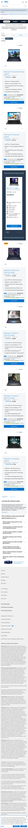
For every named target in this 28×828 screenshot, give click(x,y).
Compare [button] (20, 45)
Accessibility (4, 635)
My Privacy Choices (6, 626)
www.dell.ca (19, 659)
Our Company (4, 592)
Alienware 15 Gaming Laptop (11, 136)
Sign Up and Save (4, 14)
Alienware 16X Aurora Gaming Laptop (11, 271)
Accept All (23, 826)
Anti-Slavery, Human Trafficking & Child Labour (12, 639)
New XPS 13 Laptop (13, 188)
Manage (2, 826)
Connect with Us (5, 577)
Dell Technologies (5, 604)
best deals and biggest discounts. (16, 237)
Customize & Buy (14, 226)
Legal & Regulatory (5, 632)
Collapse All (12, 496)
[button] (22, 2)
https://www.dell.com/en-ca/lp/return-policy (10, 810)
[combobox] (14, 6)
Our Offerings (4, 588)
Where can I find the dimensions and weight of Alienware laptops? (12, 552)
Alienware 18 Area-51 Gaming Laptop (11, 334)
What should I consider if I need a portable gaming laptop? (13, 557)
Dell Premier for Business (7, 607)
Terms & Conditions (5, 619)
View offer (21, 99)
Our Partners (4, 595)
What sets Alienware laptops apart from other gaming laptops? (12, 522)
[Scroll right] (27, 22)
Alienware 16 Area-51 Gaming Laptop (11, 397)
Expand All (4, 496)
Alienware (8, 38)
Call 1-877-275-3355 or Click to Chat (18, 14)
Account (3, 570)
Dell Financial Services (6, 610)
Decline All (16, 826)
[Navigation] (2, 2)
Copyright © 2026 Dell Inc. (7, 616)
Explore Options (14, 102)
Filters (21, 35)
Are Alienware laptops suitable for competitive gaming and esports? (12, 532)
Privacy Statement (5, 622)
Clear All (2, 38)
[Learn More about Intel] (8, 562)
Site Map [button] (3, 580)
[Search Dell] (25, 6)
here (22, 683)
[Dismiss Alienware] (11, 39)
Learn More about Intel (17, 563)
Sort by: (2, 33)
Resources (3, 598)
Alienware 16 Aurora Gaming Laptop (14, 73)
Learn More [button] (13, 97)
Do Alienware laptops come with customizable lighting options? (12, 542)
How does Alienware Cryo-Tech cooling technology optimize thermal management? (12, 547)
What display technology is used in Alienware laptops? (12, 537)
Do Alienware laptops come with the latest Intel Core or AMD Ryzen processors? (13, 527)
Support (3, 573)
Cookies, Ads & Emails (6, 629)
